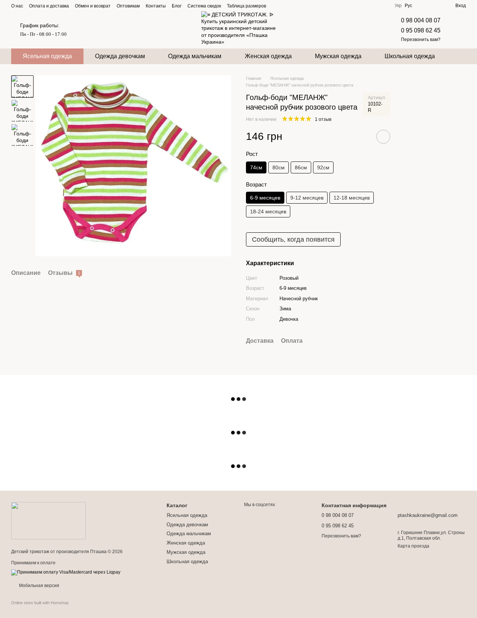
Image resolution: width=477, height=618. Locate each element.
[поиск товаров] (460, 56)
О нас (17, 6)
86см (301, 167)
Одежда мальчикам (194, 56)
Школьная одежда (410, 56)
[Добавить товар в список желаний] (383, 137)
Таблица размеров (246, 6)
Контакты (156, 6)
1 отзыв (323, 119)
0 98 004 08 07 (420, 20)
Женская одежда (268, 56)
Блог (176, 6)
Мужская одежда (338, 56)
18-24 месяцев (268, 211)
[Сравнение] (423, 6)
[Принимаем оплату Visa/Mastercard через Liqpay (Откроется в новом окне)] (65, 572)
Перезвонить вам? (420, 39)
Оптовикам (128, 6)
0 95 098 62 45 (420, 30)
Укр (398, 5)
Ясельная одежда (47, 56)
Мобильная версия (38, 585)
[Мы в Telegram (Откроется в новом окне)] (365, 6)
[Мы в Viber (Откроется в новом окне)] (374, 6)
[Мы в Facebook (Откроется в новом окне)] (347, 6)
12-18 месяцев (352, 198)
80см (278, 167)
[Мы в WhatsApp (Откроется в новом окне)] (383, 6)
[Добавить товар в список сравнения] (362, 136)
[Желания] (436, 6)
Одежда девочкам (120, 56)
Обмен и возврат (93, 6)
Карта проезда (413, 546)
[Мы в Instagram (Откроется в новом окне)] (356, 6)
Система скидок (204, 6)
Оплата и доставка (49, 6)
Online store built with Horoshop (40, 602)
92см (323, 167)
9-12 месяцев (306, 198)
